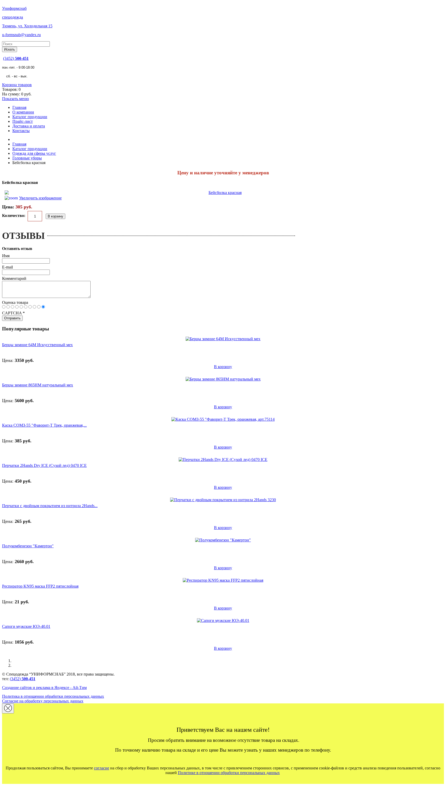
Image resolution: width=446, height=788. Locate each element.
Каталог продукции (29, 117)
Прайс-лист (22, 121)
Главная (19, 107)
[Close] (8, 708)
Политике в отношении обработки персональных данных (229, 772)
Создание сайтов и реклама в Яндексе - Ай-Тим (44, 687)
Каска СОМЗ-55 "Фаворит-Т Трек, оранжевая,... (44, 425)
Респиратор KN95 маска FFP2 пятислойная (40, 586)
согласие (101, 768)
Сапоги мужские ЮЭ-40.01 (26, 626)
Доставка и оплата (28, 126)
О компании (23, 112)
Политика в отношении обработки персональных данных (53, 696)
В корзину (223, 366)
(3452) (16, 58)
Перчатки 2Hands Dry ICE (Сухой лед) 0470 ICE (44, 465)
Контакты (21, 130)
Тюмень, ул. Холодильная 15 (27, 26)
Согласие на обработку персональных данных (42, 701)
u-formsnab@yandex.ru (21, 35)
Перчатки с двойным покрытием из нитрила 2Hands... (50, 505)
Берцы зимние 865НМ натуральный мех (37, 385)
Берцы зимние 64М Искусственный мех (37, 345)
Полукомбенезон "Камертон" (28, 546)
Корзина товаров (17, 85)
